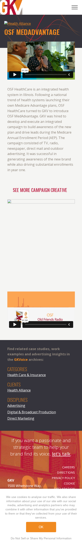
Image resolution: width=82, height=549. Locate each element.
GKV (3, 2)
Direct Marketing (20, 418)
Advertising (16, 405)
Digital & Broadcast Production (31, 412)
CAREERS (68, 467)
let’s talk (61, 453)
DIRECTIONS (66, 472)
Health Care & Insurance (26, 375)
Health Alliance (19, 390)
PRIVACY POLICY (63, 478)
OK (41, 527)
